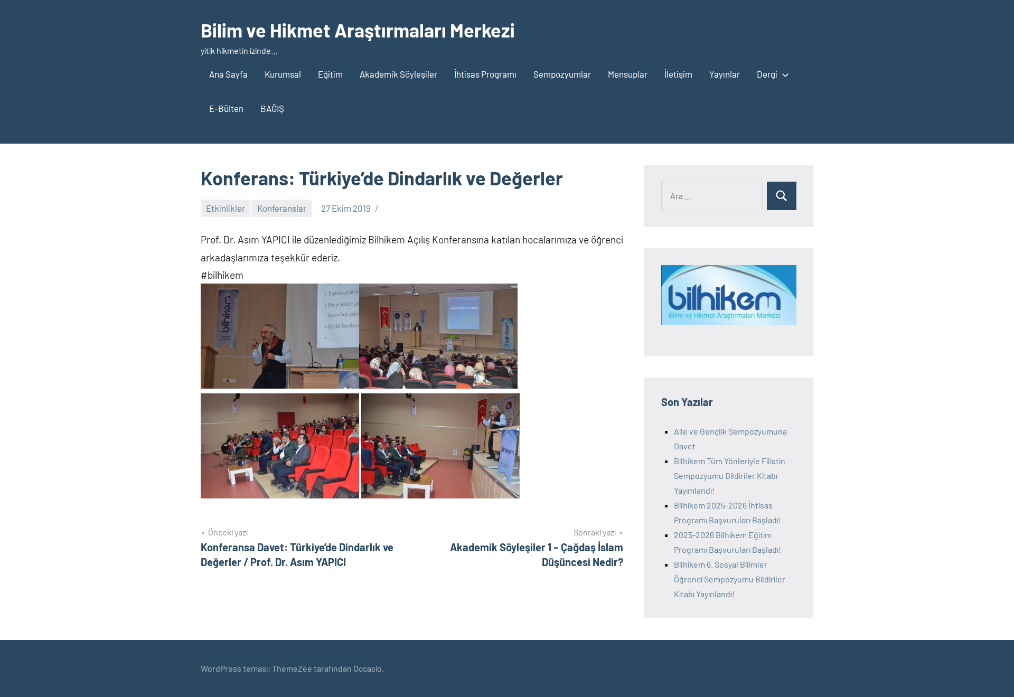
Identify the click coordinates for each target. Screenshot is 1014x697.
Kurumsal (283, 74)
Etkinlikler (225, 208)
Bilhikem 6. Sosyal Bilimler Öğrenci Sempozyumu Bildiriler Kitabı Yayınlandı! (729, 579)
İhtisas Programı (485, 74)
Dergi (767, 74)
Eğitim (330, 74)
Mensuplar (627, 74)
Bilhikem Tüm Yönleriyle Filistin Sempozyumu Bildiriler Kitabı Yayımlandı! (729, 475)
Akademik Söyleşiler (398, 74)
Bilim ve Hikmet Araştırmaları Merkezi (358, 29)
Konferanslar (281, 208)
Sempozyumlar (562, 74)
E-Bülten (226, 108)
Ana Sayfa (228, 74)
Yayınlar (724, 74)
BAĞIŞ (272, 108)
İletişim (678, 74)
